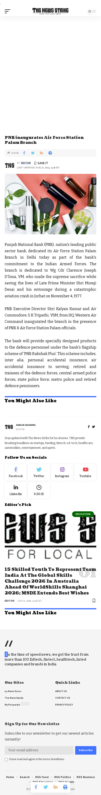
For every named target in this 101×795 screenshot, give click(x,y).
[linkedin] (15, 490)
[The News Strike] (50, 11)
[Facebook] (89, 427)
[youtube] (85, 472)
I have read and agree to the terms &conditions (36, 759)
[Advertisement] (50, 69)
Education (83, 514)
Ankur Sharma (26, 425)
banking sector (19, 129)
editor (26, 163)
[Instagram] (62, 472)
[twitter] (93, 427)
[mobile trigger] (9, 11)
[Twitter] (38, 472)
